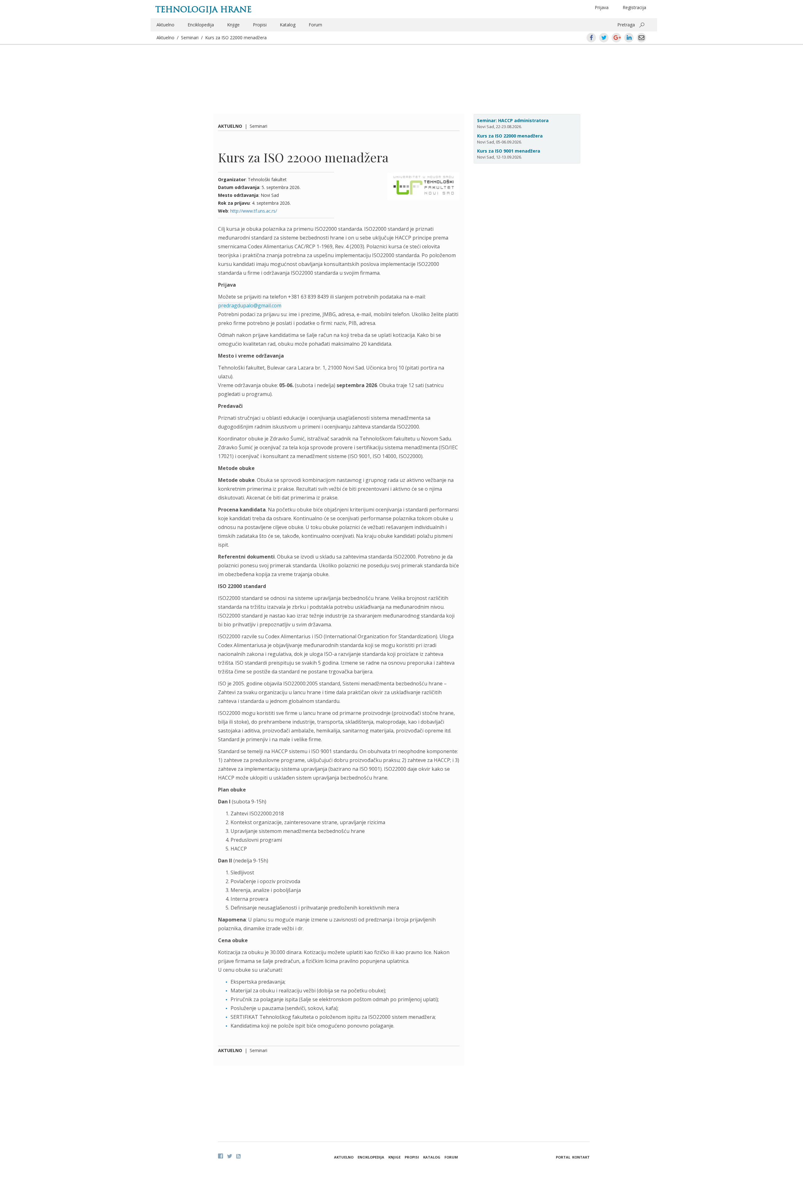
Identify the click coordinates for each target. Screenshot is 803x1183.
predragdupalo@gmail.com (249, 305)
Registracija (634, 7)
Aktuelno (165, 25)
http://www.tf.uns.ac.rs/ (253, 211)
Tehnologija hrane (203, 9)
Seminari (190, 38)
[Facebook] (220, 1156)
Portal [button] (563, 1157)
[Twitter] (229, 1156)
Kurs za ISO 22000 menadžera (236, 38)
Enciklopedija (201, 25)
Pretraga (626, 25)
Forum (315, 25)
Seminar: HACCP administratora (513, 120)
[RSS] (238, 1156)
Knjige (233, 25)
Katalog (287, 25)
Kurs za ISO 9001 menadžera (508, 151)
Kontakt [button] (581, 1157)
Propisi (260, 25)
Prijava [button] (602, 7)
